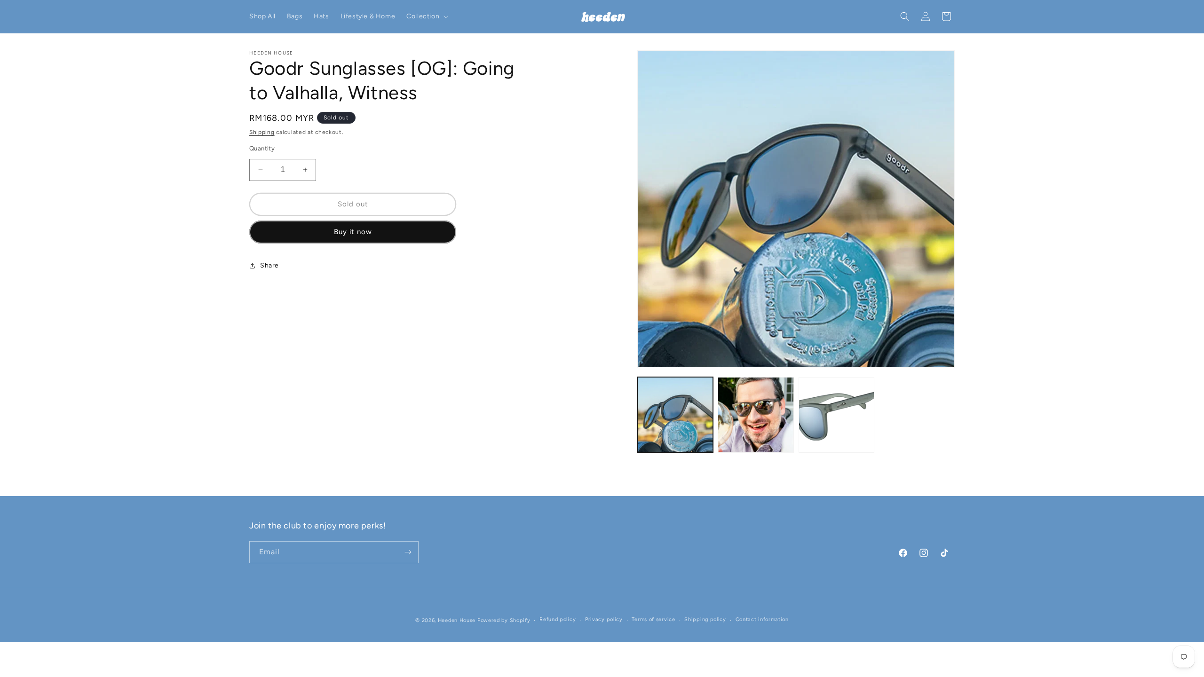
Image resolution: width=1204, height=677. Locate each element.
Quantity (262, 148)
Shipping (262, 132)
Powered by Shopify (504, 620)
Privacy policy (604, 619)
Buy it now (353, 232)
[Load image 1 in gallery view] (675, 415)
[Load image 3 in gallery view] (836, 415)
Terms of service (653, 619)
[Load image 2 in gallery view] (755, 415)
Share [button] (269, 265)
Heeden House (456, 620)
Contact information (762, 619)
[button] (426, 16)
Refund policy (557, 619)
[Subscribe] (407, 552)
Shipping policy (705, 619)
